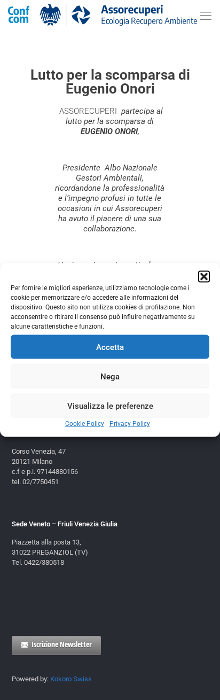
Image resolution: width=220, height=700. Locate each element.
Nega (110, 376)
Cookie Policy (84, 423)
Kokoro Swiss (71, 679)
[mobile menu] (206, 16)
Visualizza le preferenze (110, 405)
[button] (204, 276)
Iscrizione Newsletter (62, 644)
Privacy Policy (129, 423)
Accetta (110, 347)
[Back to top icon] (198, 678)
